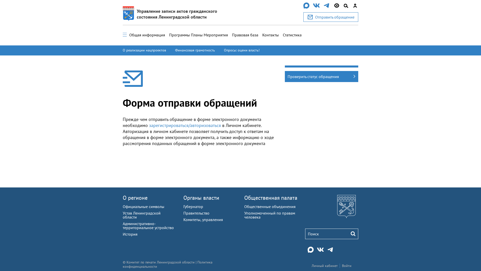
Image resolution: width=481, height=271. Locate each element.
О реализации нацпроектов (144, 50)
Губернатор (193, 206)
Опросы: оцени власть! (242, 50)
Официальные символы (143, 206)
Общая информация (147, 34)
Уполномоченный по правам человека (269, 215)
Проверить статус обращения (313, 76)
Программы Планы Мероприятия (198, 34)
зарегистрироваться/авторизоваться (185, 125)
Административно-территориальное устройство (148, 225)
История (130, 234)
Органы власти (201, 197)
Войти (346, 265)
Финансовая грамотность (195, 50)
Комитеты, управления (203, 219)
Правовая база (245, 34)
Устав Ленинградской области (142, 215)
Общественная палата (270, 197)
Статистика (292, 34)
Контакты (270, 34)
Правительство (196, 213)
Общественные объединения (270, 206)
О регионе (135, 197)
